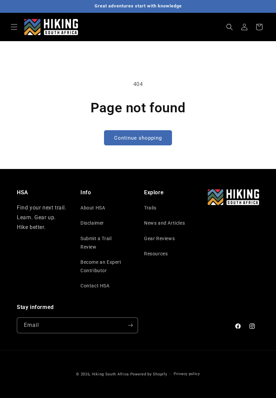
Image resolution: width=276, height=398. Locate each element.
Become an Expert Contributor (101, 266)
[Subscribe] (130, 325)
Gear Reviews (159, 238)
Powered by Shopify (148, 374)
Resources (156, 253)
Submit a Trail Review (95, 243)
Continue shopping (138, 138)
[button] (14, 27)
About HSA (92, 207)
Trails (150, 207)
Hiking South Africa (110, 374)
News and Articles (164, 223)
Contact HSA (95, 285)
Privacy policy (187, 374)
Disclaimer (92, 223)
